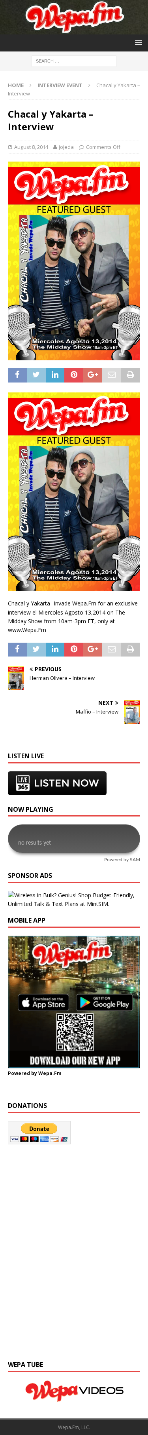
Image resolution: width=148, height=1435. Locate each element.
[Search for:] (74, 60)
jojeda (66, 146)
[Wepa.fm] (74, 29)
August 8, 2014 (31, 146)
